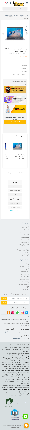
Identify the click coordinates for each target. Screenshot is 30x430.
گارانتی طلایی (25, 287)
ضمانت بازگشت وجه (24, 284)
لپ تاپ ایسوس (20, 61)
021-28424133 (14, 122)
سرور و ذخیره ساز (24, 242)
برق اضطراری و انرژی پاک (23, 250)
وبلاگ (27, 264)
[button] (8, 3)
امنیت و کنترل (25, 247)
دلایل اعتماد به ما (24, 266)
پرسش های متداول (24, 279)
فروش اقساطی (25, 255)
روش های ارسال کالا (24, 274)
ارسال (4, 298)
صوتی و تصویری (25, 237)
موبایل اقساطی (25, 229)
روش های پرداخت (24, 271)
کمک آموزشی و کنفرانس (22, 245)
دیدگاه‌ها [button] (8, 173)
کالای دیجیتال (25, 227)
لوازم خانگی (26, 252)
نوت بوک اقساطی (24, 232)
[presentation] (3, 34)
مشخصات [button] (21, 173)
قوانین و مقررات (25, 269)
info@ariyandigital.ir (8, 332)
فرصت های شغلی (24, 276)
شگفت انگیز (26, 289)
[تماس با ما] (25, 416)
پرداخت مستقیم (25, 282)
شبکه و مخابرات (25, 240)
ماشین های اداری (24, 234)
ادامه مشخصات (14, 211)
